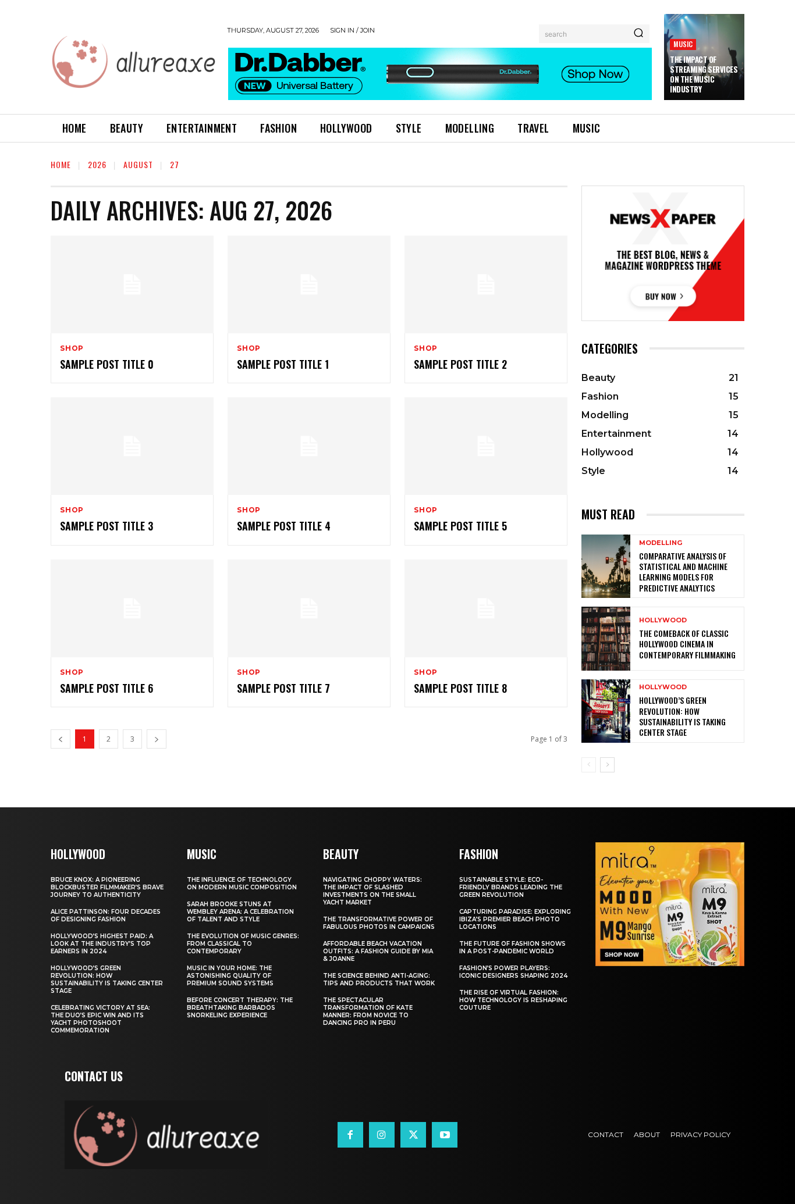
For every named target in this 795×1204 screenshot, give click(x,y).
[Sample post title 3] (132, 446)
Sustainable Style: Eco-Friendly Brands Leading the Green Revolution (510, 887)
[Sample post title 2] (485, 284)
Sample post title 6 (106, 688)
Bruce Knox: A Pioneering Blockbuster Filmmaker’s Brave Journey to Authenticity (107, 887)
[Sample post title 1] (309, 284)
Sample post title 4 (284, 525)
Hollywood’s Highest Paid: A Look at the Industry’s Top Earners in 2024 (102, 943)
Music (683, 44)
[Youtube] (444, 1135)
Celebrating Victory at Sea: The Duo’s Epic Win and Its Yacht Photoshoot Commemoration (100, 1019)
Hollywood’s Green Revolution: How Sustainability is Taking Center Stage (682, 716)
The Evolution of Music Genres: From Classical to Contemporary (243, 943)
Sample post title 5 (460, 525)
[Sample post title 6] (132, 608)
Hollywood (663, 620)
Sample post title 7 (283, 688)
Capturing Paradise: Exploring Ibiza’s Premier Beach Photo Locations (515, 919)
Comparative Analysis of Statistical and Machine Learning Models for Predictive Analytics (683, 572)
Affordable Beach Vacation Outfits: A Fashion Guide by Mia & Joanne (378, 951)
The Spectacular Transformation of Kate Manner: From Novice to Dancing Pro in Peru (368, 1011)
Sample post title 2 (460, 364)
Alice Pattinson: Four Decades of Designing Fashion (106, 915)
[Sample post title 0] (132, 284)
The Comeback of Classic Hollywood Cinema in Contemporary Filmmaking (687, 643)
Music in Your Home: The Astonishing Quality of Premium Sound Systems (230, 975)
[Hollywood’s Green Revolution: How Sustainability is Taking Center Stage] (605, 711)
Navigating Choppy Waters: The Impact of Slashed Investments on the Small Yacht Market (372, 891)
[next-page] (607, 764)
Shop (72, 348)
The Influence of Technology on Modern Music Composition (242, 883)
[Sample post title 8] (485, 608)
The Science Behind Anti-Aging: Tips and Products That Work (379, 979)
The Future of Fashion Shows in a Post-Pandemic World (512, 947)
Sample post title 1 (283, 364)
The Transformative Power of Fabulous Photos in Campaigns (379, 923)
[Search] (638, 33)
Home (61, 164)
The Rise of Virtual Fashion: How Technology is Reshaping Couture (513, 1000)
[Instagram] (382, 1135)
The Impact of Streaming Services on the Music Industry (703, 74)
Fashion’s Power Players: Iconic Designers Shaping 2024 (513, 971)
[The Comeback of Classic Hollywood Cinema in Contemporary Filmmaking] (605, 638)
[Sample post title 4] (309, 446)
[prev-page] (588, 764)
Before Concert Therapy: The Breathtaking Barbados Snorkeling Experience (240, 1007)
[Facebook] (350, 1135)
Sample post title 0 (107, 364)
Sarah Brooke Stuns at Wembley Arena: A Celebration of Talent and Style (240, 911)
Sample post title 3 (106, 525)
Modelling (660, 543)
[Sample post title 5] (485, 446)
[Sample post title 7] (309, 608)
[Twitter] (413, 1135)
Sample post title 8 (460, 688)
